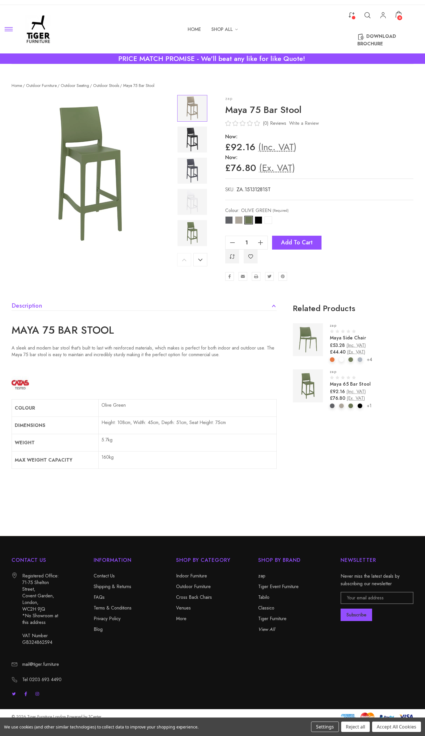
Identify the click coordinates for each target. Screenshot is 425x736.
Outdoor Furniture (193, 586)
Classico (266, 608)
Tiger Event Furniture (278, 586)
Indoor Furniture (191, 576)
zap (228, 98)
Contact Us (104, 576)
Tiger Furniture (272, 618)
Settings (325, 727)
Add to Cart (297, 242)
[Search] (367, 15)
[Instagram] (37, 694)
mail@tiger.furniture (40, 664)
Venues (183, 608)
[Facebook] (229, 276)
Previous (184, 259)
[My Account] (383, 16)
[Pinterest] (282, 276)
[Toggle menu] (9, 29)
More (181, 618)
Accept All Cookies (396, 727)
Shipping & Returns (112, 586)
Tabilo (263, 597)
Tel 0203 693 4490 (42, 679)
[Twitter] (269, 276)
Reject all (355, 727)
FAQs (99, 597)
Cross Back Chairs (194, 597)
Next (200, 259)
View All (266, 629)
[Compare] (351, 14)
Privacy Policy (107, 618)
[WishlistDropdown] (251, 256)
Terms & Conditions (113, 608)
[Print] (256, 276)
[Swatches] (332, 359)
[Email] (243, 276)
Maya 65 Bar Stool (350, 384)
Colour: (257, 210)
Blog (98, 629)
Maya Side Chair (348, 337)
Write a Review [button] (304, 123)
